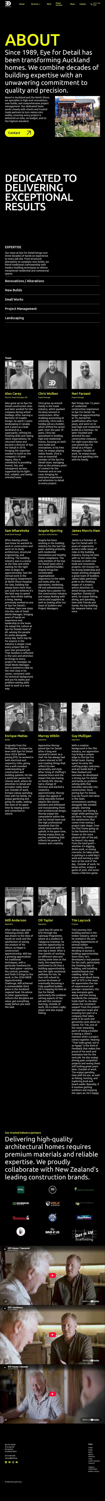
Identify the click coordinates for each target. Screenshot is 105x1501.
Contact (82, 4)
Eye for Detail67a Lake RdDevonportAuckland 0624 (10, 1448)
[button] (35, 4)
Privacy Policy (93, 1471)
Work (49, 4)
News (72, 4)
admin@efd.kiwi (11, 1458)
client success (94, 1461)
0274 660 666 (10, 1456)
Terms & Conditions (92, 1468)
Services (91, 1456)
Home (90, 1448)
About (21, 4)
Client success (59, 4)
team (90, 1459)
